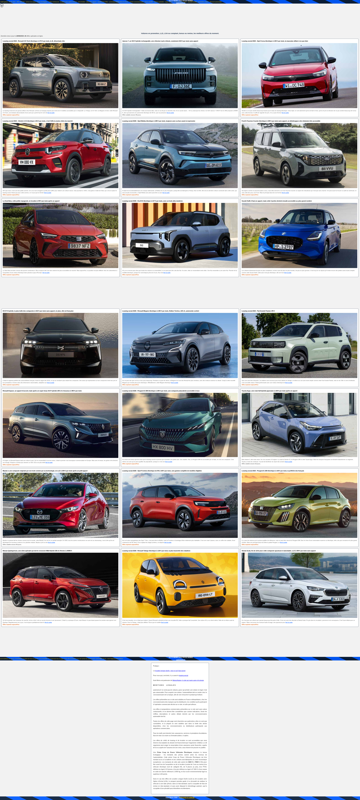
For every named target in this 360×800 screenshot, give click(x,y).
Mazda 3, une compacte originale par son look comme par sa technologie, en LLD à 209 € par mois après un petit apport (45, 471)
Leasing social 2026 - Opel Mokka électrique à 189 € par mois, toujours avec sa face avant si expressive (158, 121)
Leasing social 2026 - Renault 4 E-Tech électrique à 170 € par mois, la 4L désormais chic (34, 41)
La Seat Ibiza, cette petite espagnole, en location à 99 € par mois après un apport (31, 201)
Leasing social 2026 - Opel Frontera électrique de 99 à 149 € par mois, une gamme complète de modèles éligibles (162, 471)
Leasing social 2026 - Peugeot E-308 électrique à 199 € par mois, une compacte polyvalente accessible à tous (161, 391)
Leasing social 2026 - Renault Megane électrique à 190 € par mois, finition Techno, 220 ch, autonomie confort (160, 311)
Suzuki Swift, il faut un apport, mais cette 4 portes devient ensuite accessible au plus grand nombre (277, 201)
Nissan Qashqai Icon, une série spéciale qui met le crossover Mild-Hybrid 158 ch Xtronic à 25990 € (37, 551)
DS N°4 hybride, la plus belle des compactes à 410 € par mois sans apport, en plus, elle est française (38, 311)
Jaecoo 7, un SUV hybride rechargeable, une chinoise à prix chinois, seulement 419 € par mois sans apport (160, 41)
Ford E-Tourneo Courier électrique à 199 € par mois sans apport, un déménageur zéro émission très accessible (281, 121)
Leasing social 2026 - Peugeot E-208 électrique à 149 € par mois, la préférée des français (273, 471)
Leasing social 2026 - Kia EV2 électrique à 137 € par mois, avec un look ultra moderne (152, 201)
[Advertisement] (180, 18)
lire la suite (50, 112)
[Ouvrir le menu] (2, 5)
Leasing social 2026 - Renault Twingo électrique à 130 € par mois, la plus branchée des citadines (156, 551)
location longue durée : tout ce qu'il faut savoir (170, 671)
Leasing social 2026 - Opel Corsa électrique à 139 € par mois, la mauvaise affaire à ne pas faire (275, 41)
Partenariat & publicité (186, 797)
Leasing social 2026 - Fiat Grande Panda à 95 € (258, 311)
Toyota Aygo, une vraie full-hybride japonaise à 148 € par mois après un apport (269, 391)
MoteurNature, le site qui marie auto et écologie (188, 680)
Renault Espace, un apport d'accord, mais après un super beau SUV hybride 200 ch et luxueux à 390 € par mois (42, 391)
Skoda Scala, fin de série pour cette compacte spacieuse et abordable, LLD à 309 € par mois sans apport (279, 551)
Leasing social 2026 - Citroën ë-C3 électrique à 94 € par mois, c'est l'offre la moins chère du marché (38, 121)
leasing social (183, 675)
